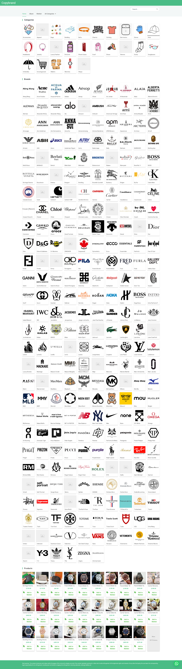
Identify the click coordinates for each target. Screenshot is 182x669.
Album (31, 14)
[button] (176, 663)
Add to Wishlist (29, 594)
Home (24, 14)
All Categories (49, 14)
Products (28, 568)
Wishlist (39, 14)
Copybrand (9, 3)
